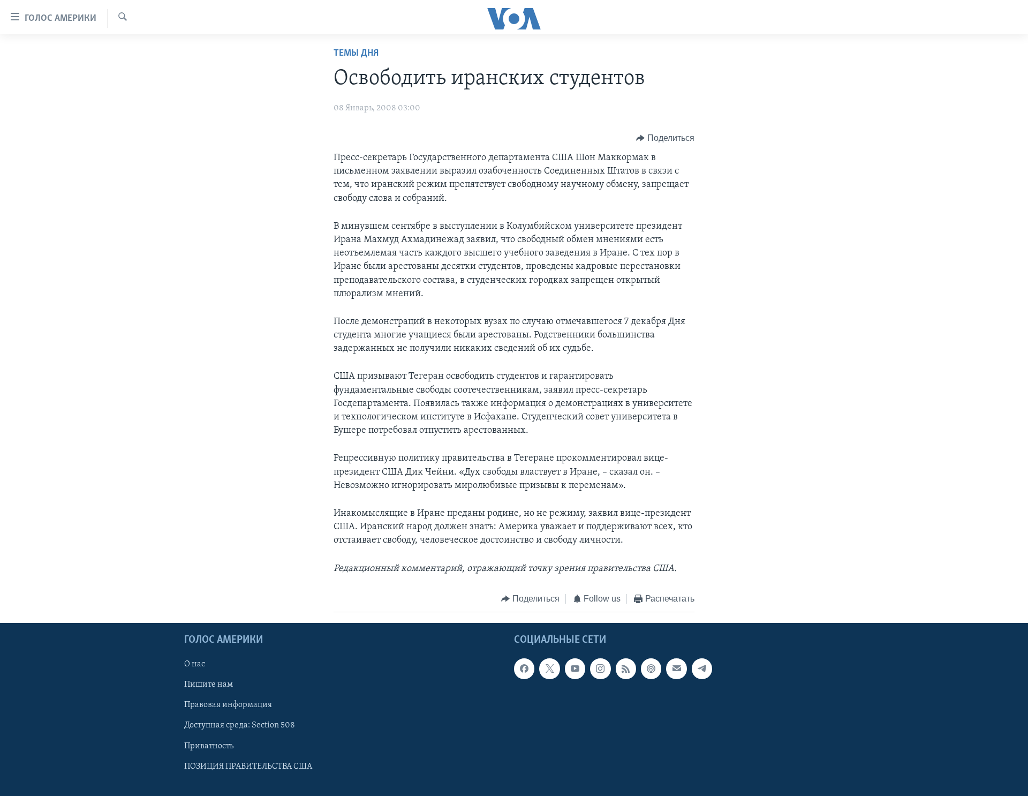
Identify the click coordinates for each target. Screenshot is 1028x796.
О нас (194, 664)
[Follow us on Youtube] (575, 669)
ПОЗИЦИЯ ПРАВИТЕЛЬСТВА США (248, 766)
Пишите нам (208, 685)
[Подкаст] (651, 669)
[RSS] (626, 669)
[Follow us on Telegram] (702, 669)
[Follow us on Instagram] (600, 669)
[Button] (665, 138)
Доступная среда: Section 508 (239, 726)
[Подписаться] (676, 669)
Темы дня (356, 53)
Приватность (208, 746)
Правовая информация (228, 705)
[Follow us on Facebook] (524, 669)
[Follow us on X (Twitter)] (549, 669)
